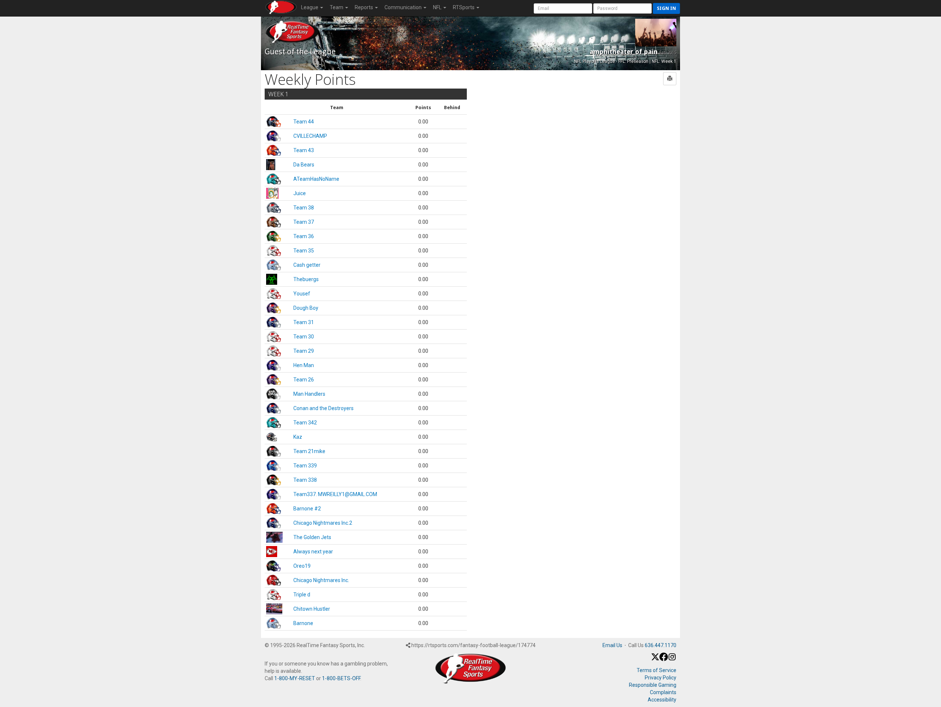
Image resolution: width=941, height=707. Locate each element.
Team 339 (305, 466)
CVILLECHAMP (310, 136)
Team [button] (337, 7)
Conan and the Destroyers (323, 408)
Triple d (301, 594)
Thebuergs (306, 279)
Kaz (297, 437)
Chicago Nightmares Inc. (321, 580)
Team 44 (303, 122)
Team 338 (305, 480)
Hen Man (303, 365)
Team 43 (303, 150)
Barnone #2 (307, 509)
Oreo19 (302, 566)
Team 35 (303, 251)
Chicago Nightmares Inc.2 (322, 523)
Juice (299, 193)
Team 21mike (309, 451)
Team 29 (303, 351)
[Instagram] (672, 659)
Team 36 (303, 236)
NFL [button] (438, 7)
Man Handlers (309, 394)
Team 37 (303, 222)
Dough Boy (305, 308)
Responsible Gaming (652, 685)
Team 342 (305, 423)
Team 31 (303, 322)
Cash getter (307, 265)
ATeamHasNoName (316, 179)
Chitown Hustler (311, 609)
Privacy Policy (660, 678)
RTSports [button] (464, 7)
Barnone (303, 623)
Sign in (666, 8)
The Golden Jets (312, 537)
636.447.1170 (660, 645)
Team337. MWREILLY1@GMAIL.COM (335, 494)
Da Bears (303, 165)
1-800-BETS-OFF (341, 678)
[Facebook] (663, 659)
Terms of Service (656, 670)
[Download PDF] (669, 78)
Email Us (612, 645)
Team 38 (303, 208)
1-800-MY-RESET (294, 678)
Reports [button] (364, 7)
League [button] (310, 7)
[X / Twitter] (655, 659)
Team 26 (303, 380)
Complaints (663, 692)
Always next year (313, 552)
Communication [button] (403, 7)
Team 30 (303, 337)
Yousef (301, 294)
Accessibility (662, 700)
